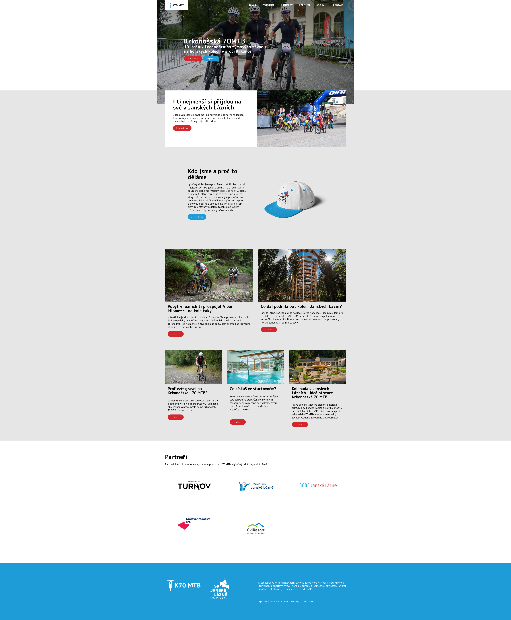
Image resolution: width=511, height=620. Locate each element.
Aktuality (287, 5)
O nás (252, 5)
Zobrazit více (193, 58)
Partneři (304, 5)
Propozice (268, 5)
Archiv (320, 5)
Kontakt (338, 5)
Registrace (211, 58)
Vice (176, 334)
